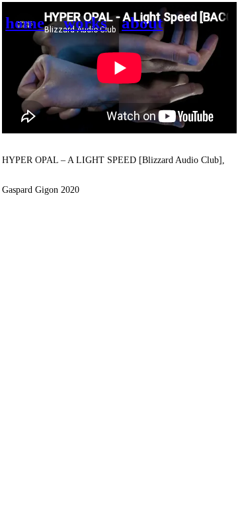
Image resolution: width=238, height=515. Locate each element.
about (142, 23)
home (24, 23)
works (85, 23)
